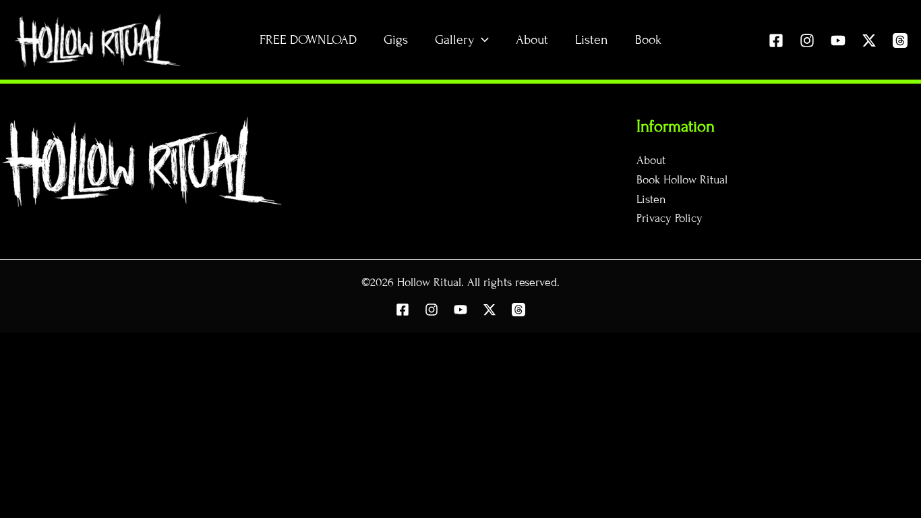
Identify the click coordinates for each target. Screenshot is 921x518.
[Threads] (900, 40)
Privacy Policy (669, 218)
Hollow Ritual (429, 282)
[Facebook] (776, 40)
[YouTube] (838, 40)
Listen (651, 199)
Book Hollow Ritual (681, 180)
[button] (481, 39)
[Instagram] (807, 40)
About (650, 160)
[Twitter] (869, 40)
